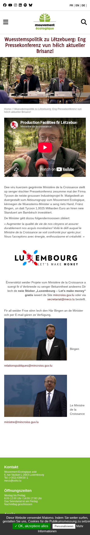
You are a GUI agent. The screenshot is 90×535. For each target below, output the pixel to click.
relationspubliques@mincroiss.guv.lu (28, 365)
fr (71, 5)
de (83, 5)
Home (7, 109)
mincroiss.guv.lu (63, 295)
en (77, 5)
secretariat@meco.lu (61, 299)
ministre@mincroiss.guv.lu (21, 422)
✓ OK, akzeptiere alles (31, 526)
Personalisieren (64, 526)
